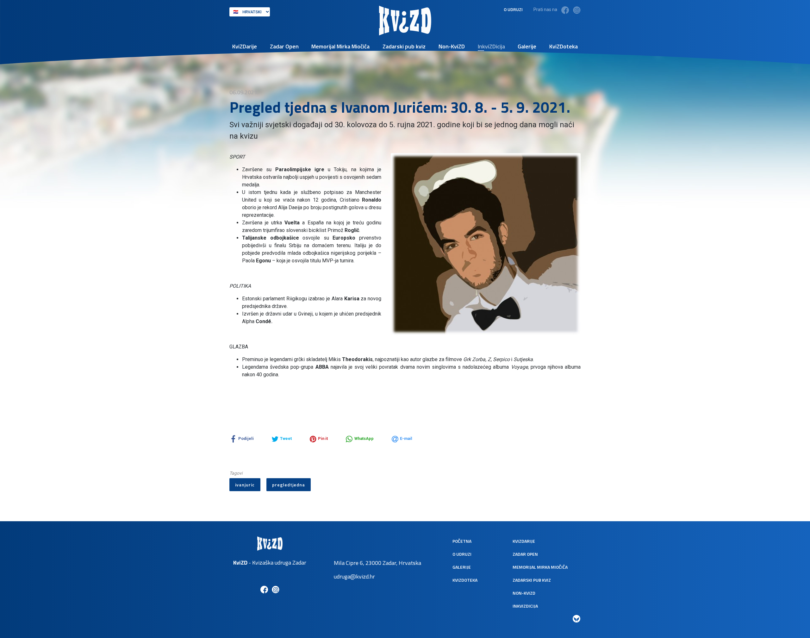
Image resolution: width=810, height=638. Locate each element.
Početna (461, 541)
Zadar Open (284, 46)
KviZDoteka (563, 46)
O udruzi (513, 9)
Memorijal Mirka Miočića (340, 46)
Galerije (527, 46)
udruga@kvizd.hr (354, 576)
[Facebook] (565, 10)
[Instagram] (577, 10)
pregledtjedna (288, 484)
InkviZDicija (491, 46)
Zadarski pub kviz (404, 46)
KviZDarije (244, 46)
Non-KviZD (452, 46)
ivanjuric (245, 484)
